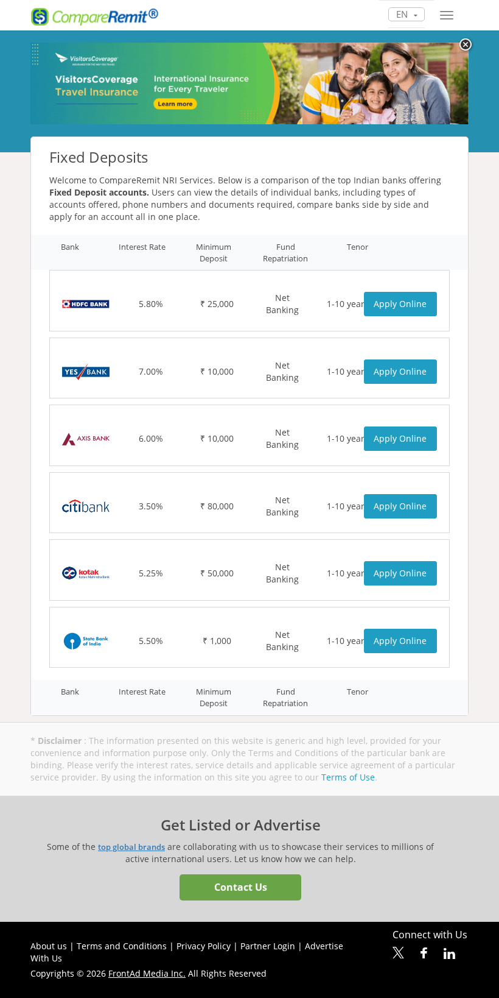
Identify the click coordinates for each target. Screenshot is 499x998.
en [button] (403, 14)
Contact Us (240, 887)
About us (48, 946)
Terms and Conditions (122, 946)
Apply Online (400, 304)
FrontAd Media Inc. (147, 973)
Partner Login (267, 946)
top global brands (131, 846)
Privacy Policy (203, 946)
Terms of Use (348, 777)
